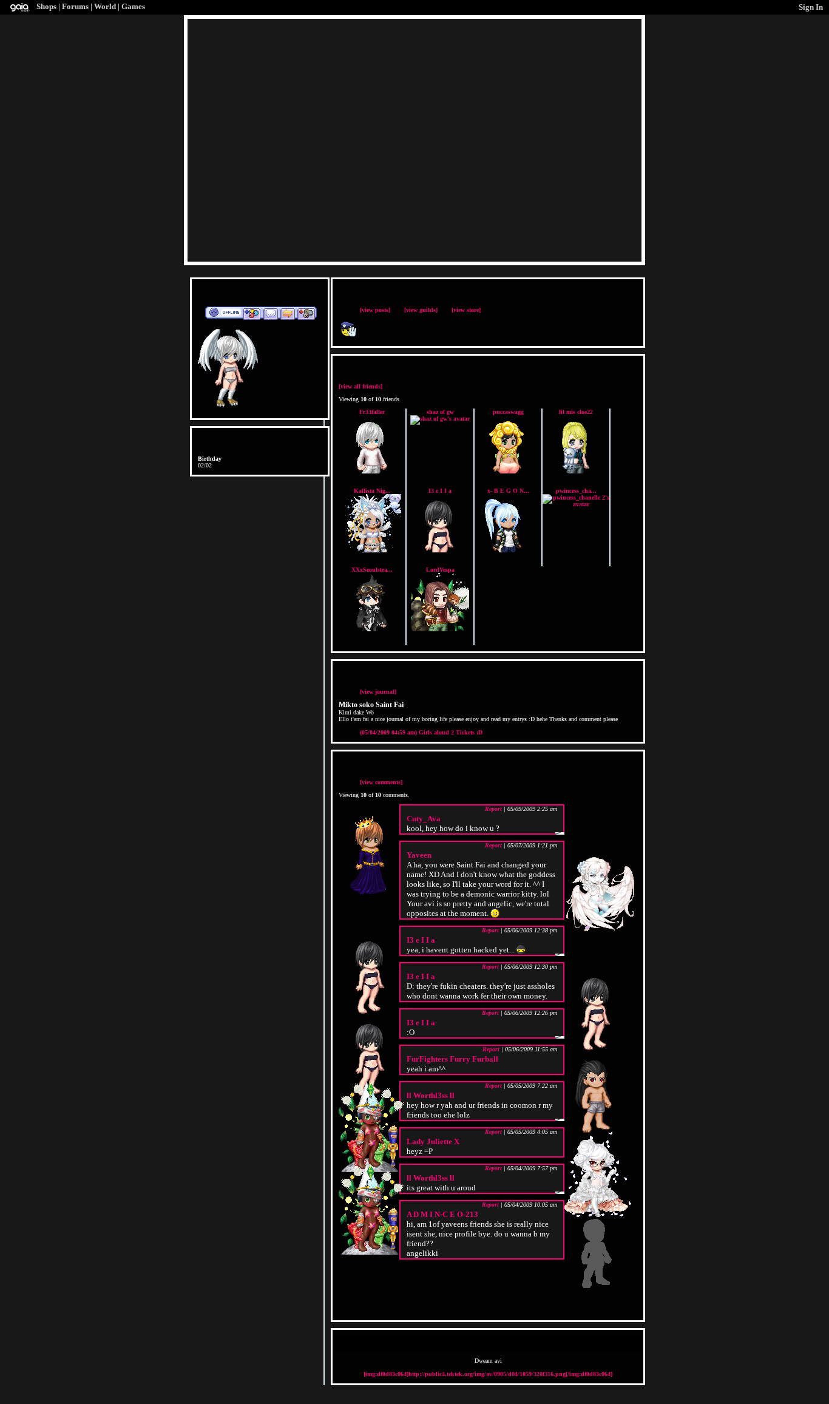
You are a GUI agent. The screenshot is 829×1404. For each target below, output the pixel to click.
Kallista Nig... (372, 490)
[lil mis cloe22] (576, 471)
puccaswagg (508, 412)
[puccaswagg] (508, 471)
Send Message (270, 313)
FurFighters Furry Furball (452, 1058)
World (105, 6)
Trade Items (287, 313)
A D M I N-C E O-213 (442, 1214)
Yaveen (419, 855)
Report (493, 808)
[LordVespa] (440, 629)
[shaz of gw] (440, 418)
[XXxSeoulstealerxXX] (372, 629)
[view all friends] (360, 386)
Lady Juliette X (433, 1141)
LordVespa (440, 569)
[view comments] (381, 782)
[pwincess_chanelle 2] (576, 504)
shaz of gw (440, 412)
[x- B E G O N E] (508, 550)
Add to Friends (252, 313)
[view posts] (375, 310)
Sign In (811, 7)
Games (133, 6)
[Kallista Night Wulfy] (372, 550)
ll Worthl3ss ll (431, 1095)
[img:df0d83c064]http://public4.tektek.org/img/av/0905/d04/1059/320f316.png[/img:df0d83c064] (488, 1374)
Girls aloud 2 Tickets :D (421, 732)
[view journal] (378, 691)
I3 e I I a (440, 490)
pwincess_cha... (576, 490)
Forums (75, 6)
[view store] (466, 310)
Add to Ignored (306, 313)
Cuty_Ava (424, 818)
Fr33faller (372, 412)
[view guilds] (421, 310)
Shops (46, 6)
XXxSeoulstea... (372, 569)
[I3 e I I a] (440, 550)
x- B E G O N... (508, 490)
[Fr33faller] (372, 471)
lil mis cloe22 (576, 412)
